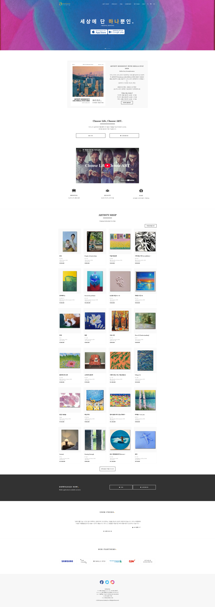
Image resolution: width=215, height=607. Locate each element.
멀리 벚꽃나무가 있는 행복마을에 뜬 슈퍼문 (118, 414)
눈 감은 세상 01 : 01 (115, 296)
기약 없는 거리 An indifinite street (143, 256)
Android (125, 136)
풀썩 (136, 454)
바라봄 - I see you (140, 414)
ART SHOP (106, 4)
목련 (86, 335)
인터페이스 (62, 296)
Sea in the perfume (90, 296)
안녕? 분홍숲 (62, 414)
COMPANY (128, 4)
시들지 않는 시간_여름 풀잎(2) (118, 375)
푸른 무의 (87, 414)
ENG (143, 4)
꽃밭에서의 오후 (63, 375)
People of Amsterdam (91, 256)
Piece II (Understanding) (142, 335)
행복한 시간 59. (139, 296)
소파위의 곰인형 (89, 375)
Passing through (89, 454)
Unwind (61, 454)
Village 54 (138, 375)
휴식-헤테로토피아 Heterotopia (118, 454)
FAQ (121, 4)
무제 (60, 335)
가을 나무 (112, 335)
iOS (91, 136)
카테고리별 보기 (151, 226)
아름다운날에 (113, 256)
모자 (60, 256)
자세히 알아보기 (127, 102)
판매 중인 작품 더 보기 (107, 469)
